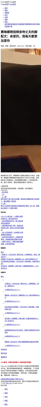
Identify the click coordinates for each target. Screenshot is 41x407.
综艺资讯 (4, 192)
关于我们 (16, 379)
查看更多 (4, 357)
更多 (7, 22)
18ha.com (9, 383)
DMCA (21, 379)
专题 (25, 24)
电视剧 (7, 13)
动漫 (6, 17)
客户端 (10, 26)
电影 (6, 10)
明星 (29, 24)
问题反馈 (4, 379)
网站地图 (10, 379)
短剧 (6, 19)
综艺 (6, 15)
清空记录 (4, 353)
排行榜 (36, 24)
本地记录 (4, 349)
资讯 (32, 24)
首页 (6, 8)
